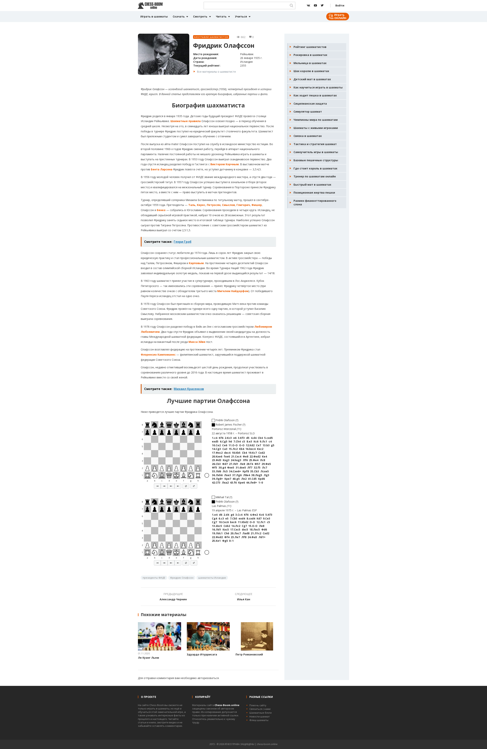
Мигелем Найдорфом (232, 291)
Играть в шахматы (154, 16)
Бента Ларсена (161, 169)
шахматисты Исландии (212, 577)
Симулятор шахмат (308, 111)
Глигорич (243, 205)
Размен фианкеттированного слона (315, 202)
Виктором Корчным (224, 164)
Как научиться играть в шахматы (318, 87)
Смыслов (228, 205)
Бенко (161, 210)
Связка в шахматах (308, 136)
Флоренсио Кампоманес (158, 354)
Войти (339, 5)
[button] (157, 486)
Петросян (213, 205)
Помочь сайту (257, 705)
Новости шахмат (259, 716)
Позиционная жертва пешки (314, 192)
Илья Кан (243, 599)
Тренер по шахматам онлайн (315, 176)
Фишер (256, 205)
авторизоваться (208, 678)
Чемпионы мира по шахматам (316, 120)
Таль (191, 205)
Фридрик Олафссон (181, 577)
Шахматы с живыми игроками (316, 128)
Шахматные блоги (260, 712)
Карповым (196, 263)
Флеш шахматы (258, 720)
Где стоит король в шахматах (315, 168)
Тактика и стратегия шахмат (315, 144)
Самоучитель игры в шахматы (316, 152)
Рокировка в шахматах (310, 55)
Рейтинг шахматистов (310, 47)
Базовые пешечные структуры (316, 160)
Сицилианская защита (310, 103)
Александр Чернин (173, 599)
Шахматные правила (185, 121)
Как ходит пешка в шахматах (315, 95)
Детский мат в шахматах (312, 79)
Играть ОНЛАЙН (340, 16)
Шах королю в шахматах (311, 71)
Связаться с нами (260, 709)
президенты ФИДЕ (154, 577)
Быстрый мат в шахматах (312, 184)
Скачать (179, 16)
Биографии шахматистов (211, 37)
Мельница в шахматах (310, 63)
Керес (201, 205)
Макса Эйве (197, 342)
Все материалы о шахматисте (216, 71)
